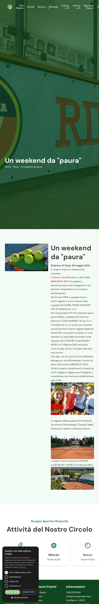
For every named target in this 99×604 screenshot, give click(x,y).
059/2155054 (73, 592)
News (15, 166)
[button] (20, 597)
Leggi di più (22, 567)
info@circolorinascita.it (78, 596)
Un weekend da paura (31, 166)
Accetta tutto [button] (12, 592)
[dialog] (20, 574)
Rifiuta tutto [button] (29, 592)
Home (8, 166)
